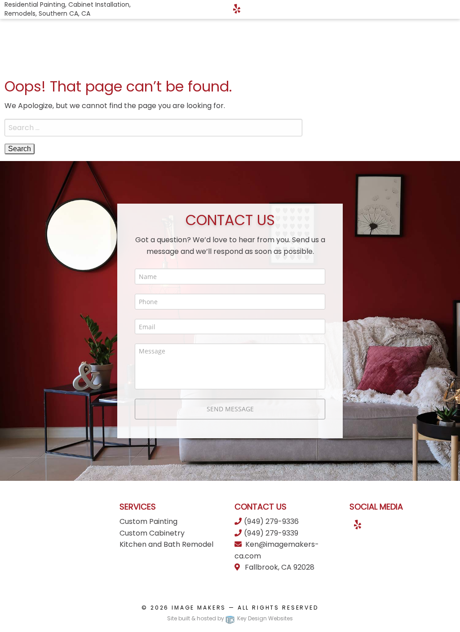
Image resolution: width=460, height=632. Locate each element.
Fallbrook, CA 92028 (278, 567)
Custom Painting (148, 521)
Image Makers (199, 607)
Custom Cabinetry (152, 533)
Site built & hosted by (230, 618)
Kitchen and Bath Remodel (166, 544)
